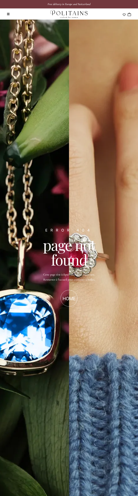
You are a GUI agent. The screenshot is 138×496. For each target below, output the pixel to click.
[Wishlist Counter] (124, 14)
